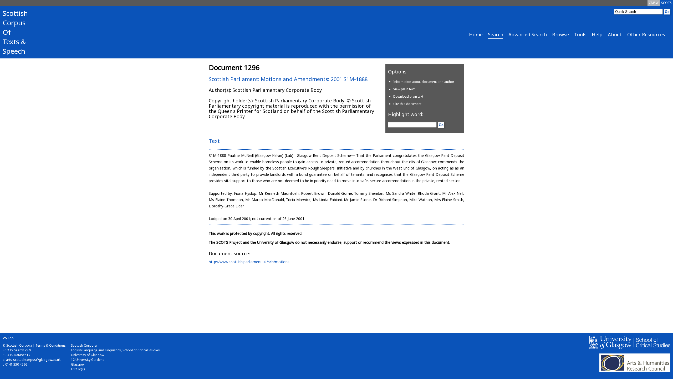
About (615, 34)
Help (597, 34)
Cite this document (407, 104)
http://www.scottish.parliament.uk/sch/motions (249, 261)
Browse (560, 34)
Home (476, 34)
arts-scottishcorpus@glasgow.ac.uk (33, 359)
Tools (580, 34)
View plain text (404, 89)
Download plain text (408, 96)
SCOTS (666, 3)
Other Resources (646, 34)
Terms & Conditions (50, 345)
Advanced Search (527, 34)
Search (495, 34)
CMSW (654, 3)
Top (10, 338)
